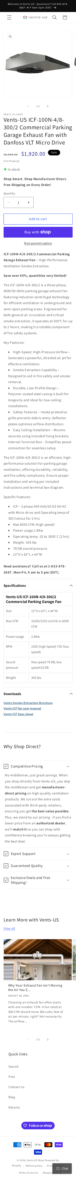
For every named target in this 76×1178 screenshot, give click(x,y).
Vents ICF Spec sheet (18, 714)
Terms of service (28, 1172)
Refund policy (34, 1165)
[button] (9, 17)
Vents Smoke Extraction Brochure (28, 703)
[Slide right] (47, 106)
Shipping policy (52, 1172)
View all (9, 928)
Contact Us (16, 1087)
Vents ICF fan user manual (22, 708)
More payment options (38, 243)
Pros (11, 1076)
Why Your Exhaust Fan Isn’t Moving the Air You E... (35, 987)
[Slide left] (28, 106)
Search (13, 1066)
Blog (11, 1097)
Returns (14, 1107)
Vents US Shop (35, 1160)
